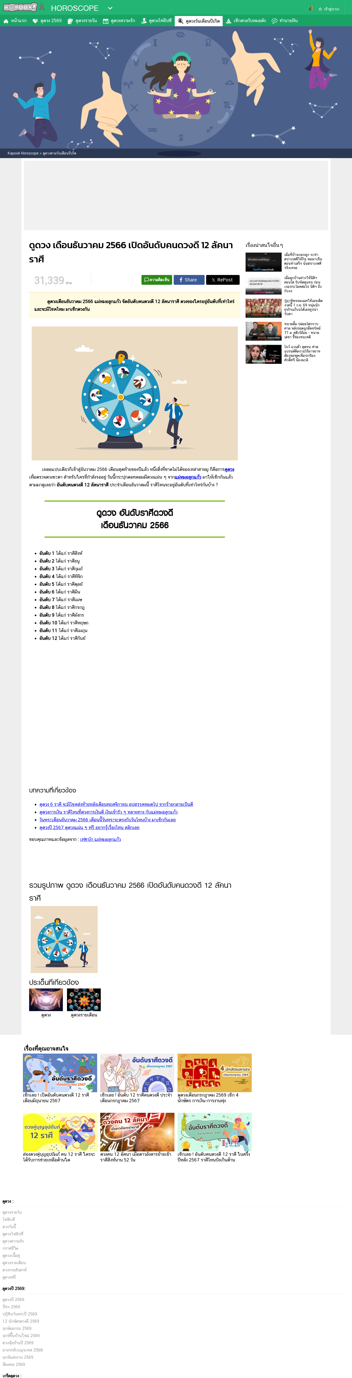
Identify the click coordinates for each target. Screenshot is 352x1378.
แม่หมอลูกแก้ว (188, 477)
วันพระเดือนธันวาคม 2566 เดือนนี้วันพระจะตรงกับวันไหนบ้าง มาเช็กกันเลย (107, 819)
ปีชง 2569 (11, 1306)
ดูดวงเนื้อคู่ (11, 1255)
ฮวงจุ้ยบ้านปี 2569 (18, 1342)
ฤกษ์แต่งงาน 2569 (18, 1357)
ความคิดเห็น (160, 280)
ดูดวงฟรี (9, 1277)
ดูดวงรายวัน (86, 20)
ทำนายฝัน (289, 20)
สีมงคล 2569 (14, 1364)
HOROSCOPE (74, 8)
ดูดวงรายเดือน (84, 1015)
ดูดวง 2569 (51, 20)
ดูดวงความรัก (123, 20)
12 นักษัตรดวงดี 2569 (21, 1321)
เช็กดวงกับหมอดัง (250, 20)
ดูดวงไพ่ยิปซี (160, 20)
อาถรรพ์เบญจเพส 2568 (23, 1350)
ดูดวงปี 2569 (13, 1299)
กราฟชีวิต (10, 1248)
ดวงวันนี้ (9, 1226)
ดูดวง (229, 469)
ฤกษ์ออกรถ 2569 (17, 1328)
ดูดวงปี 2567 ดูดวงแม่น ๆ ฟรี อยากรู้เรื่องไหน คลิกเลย (89, 827)
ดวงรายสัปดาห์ (15, 1270)
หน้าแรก (19, 20)
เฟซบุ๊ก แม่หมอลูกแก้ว (100, 839)
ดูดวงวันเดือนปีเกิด (203, 21)
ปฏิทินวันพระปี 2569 (20, 1314)
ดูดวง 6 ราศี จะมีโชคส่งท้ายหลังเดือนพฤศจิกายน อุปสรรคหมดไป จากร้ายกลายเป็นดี (116, 804)
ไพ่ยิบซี (9, 1219)
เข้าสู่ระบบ (331, 9)
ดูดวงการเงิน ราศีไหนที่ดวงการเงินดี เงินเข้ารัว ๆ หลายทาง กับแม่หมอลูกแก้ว (108, 812)
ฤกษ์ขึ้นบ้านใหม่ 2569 (21, 1335)
